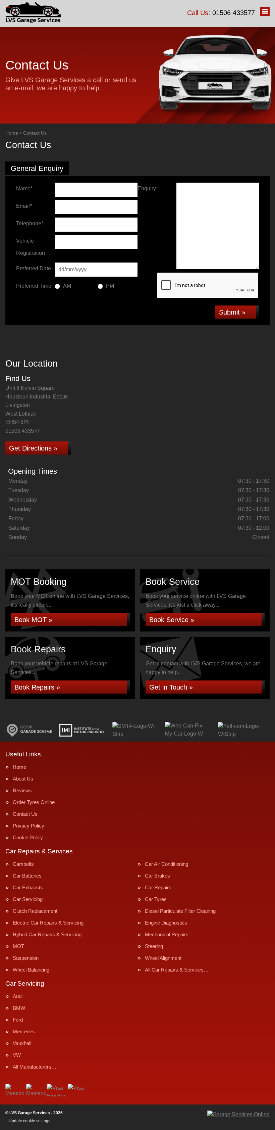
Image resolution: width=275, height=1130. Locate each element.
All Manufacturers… (34, 1066)
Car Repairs (158, 887)
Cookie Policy (28, 837)
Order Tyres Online (34, 802)
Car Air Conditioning (166, 863)
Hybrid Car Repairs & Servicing (47, 934)
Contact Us (25, 813)
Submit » (232, 312)
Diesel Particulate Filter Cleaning (180, 910)
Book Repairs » (37, 687)
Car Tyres (156, 899)
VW (17, 1054)
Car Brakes (157, 875)
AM (67, 286)
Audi (17, 996)
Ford (18, 1019)
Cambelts (23, 863)
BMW (19, 1007)
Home (19, 766)
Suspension (26, 957)
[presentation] (208, 286)
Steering (154, 946)
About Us (23, 778)
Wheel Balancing (31, 969)
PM (110, 286)
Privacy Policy (28, 825)
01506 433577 (221, 12)
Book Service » (171, 619)
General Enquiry (37, 168)
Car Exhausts (28, 887)
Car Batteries (27, 875)
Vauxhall (22, 1043)
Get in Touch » (171, 687)
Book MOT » (33, 619)
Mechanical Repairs (166, 934)
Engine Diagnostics (166, 922)
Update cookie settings (29, 1121)
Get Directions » (33, 448)
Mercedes (24, 1031)
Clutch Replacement (35, 910)
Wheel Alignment (163, 957)
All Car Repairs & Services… (177, 969)
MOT (18, 946)
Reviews (22, 790)
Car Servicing (28, 899)
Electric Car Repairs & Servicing (48, 922)
